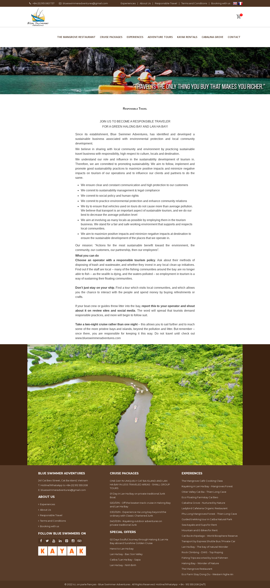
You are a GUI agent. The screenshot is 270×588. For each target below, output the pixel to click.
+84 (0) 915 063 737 (43, 3)
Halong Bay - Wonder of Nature (200, 563)
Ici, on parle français (85, 584)
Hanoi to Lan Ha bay (122, 548)
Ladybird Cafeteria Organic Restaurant (205, 508)
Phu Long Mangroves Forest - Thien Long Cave (209, 513)
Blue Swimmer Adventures (128, 134)
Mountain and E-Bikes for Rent (200, 530)
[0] (238, 17)
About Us (145, 3)
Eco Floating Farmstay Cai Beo (200, 497)
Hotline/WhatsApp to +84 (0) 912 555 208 (64, 485)
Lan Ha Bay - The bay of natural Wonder (205, 546)
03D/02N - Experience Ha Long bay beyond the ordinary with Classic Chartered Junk (138, 513)
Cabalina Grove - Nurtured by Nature (203, 502)
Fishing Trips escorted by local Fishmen (205, 557)
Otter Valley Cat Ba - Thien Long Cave (204, 491)
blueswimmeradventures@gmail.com (85, 3)
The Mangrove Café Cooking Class (202, 480)
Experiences (128, 3)
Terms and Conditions (194, 3)
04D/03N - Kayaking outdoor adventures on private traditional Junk (136, 523)
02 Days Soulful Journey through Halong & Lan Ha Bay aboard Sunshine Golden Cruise (139, 541)
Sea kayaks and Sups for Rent (199, 524)
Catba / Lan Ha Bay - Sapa (125, 559)
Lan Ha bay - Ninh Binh (123, 565)
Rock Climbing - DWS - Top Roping (202, 552)
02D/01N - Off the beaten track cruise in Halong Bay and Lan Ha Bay (140, 504)
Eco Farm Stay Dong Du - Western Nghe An (207, 574)
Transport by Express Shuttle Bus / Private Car (208, 541)
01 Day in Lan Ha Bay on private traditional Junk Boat (137, 495)
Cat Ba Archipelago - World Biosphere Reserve (210, 535)
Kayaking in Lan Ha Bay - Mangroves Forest (207, 486)
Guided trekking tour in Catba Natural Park (207, 519)
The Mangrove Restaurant (197, 568)
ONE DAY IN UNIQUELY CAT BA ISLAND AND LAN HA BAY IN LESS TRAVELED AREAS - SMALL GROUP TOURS (140, 484)
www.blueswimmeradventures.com (98, 338)
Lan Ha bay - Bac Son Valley (126, 554)
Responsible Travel (166, 3)
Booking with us (220, 3)
